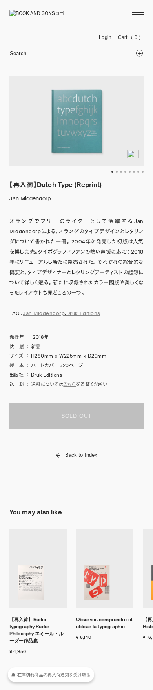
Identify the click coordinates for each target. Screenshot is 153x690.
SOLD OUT (76, 416)
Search (18, 53)
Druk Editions (83, 313)
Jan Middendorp (44, 313)
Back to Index (81, 455)
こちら (69, 384)
